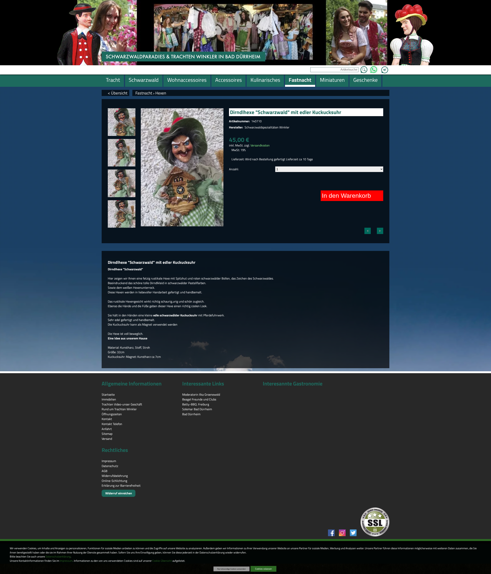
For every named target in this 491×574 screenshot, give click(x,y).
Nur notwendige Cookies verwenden (231, 568)
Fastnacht (143, 93)
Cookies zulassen (263, 569)
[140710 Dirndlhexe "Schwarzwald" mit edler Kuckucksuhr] (121, 122)
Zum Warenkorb (384, 67)
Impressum (66, 561)
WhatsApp (373, 68)
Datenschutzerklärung (58, 556)
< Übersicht (117, 93)
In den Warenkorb (346, 195)
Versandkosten (260, 145)
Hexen (160, 93)
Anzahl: (234, 169)
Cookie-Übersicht (162, 561)
